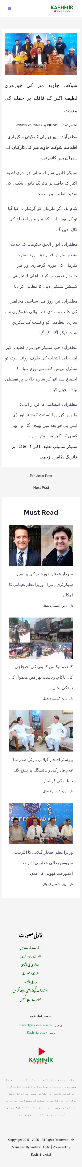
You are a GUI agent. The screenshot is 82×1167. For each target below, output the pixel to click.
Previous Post (41, 476)
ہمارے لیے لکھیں (30, 998)
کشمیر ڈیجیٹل (68, 125)
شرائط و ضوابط (30, 972)
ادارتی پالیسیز (30, 981)
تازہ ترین (67, 605)
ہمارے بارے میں (30, 946)
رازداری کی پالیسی (31, 964)
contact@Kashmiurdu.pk (35, 1025)
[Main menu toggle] (9, 8)
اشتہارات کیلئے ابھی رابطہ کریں (30, 990)
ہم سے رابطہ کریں (30, 955)
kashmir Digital (40, 1147)
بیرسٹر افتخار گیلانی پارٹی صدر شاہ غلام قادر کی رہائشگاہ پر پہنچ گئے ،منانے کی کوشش (42, 770)
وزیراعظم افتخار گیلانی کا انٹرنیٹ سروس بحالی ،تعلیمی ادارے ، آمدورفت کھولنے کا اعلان (43, 863)
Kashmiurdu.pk (37, 1032)
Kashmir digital (41, 1154)
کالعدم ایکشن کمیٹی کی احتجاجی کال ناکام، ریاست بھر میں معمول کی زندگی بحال (41, 677)
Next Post (41, 487)
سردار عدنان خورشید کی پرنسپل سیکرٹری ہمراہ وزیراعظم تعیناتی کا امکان (41, 584)
